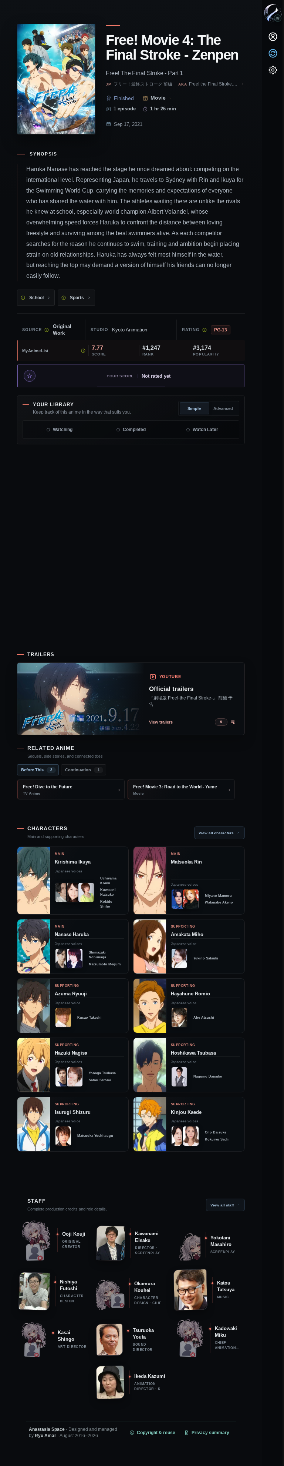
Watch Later (205, 429)
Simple (194, 408)
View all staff (222, 1205)
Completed (134, 429)
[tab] (38, 769)
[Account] (273, 36)
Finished (124, 98)
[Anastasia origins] (278, 18)
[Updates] (273, 53)
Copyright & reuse (156, 1432)
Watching (62, 429)
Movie (158, 98)
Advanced (223, 408)
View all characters (216, 833)
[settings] (273, 70)
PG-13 (220, 330)
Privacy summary (210, 1432)
